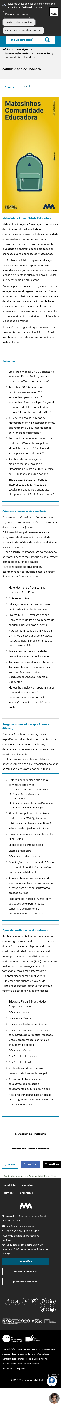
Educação (43, 53)
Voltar (11, 87)
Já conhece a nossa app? (25, 1281)
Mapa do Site (8, 1348)
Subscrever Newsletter (26, 1271)
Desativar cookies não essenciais (23, 30)
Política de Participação (13, 1368)
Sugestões (26, 1261)
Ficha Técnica (23, 1348)
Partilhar (32, 1164)
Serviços (22, 49)
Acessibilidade (9, 1353)
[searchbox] (30, 39)
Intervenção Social (17, 53)
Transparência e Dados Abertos (33, 1358)
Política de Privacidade (28, 1363)
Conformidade (9, 1358)
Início (6, 49)
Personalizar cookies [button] (16, 14)
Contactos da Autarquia (43, 1348)
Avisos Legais (9, 1363)
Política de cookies (32, 7)
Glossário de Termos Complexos (33, 1353)
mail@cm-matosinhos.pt (20, 1226)
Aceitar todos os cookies (19, 22)
